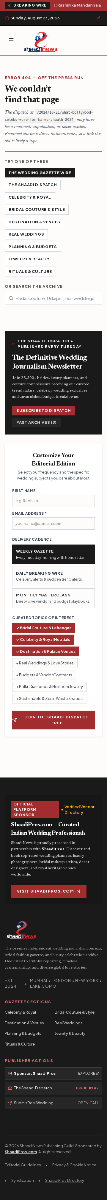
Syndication (22, 1180)
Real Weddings (26, 234)
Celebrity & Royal (30, 197)
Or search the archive (34, 286)
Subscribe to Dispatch (43, 410)
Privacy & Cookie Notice (74, 1164)
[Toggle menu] (11, 40)
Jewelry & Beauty (29, 258)
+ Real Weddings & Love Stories (45, 663)
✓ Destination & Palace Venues (45, 651)
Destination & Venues (34, 221)
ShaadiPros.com (21, 1151)
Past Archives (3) (36, 422)
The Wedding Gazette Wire (39, 172)
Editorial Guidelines (23, 1164)
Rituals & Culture (30, 271)
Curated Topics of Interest (43, 618)
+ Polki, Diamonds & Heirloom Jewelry (49, 686)
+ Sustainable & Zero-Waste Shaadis (50, 698)
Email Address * (29, 513)
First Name (24, 490)
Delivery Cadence (32, 539)
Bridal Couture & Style (37, 209)
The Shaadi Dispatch (33, 184)
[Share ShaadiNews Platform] (98, 18)
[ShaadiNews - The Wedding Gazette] (40, 40)
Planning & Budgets (33, 246)
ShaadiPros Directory (64, 1180)
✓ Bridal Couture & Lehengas (43, 627)
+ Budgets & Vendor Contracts (44, 674)
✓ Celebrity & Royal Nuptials (43, 639)
